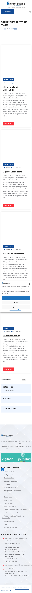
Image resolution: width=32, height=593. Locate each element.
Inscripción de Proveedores (12, 491)
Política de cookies (15, 310)
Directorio (7, 484)
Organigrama (8, 497)
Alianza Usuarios (9, 471)
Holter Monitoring (11, 335)
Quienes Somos (9, 521)
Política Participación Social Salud (14, 513)
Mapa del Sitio (8, 500)
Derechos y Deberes (10, 481)
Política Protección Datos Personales (15, 510)
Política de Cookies (10, 506)
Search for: (4, 379)
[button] (29, 284)
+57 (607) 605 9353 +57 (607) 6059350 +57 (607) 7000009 (15, 554)
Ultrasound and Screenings (10, 88)
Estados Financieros (10, 487)
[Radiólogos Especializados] (16, 4)
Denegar (16, 302)
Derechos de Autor (6, 591)
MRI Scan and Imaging (13, 253)
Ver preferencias (16, 307)
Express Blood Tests (12, 171)
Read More (8, 123)
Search (24, 379)
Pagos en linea (8, 503)
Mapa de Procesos (10, 494)
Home (4, 29)
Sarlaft (6, 524)
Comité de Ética (9, 478)
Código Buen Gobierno (11, 475)
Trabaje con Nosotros (10, 527)
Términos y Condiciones (22, 589)
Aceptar (16, 298)
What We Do (13, 29)
